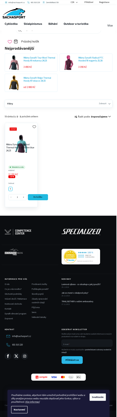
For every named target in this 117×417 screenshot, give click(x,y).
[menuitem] (11, 23)
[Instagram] (24, 356)
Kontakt (8, 308)
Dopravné (9, 318)
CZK (73, 2)
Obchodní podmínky (13, 294)
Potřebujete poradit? (40, 289)
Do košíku (38, 197)
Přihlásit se (72, 360)
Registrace (104, 2)
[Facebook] (8, 356)
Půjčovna (36, 307)
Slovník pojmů (38, 294)
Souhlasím (98, 397)
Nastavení (19, 409)
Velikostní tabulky (39, 317)
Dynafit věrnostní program (15, 313)
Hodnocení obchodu (13, 304)
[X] (16, 356)
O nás (7, 284)
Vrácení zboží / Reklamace (16, 299)
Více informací (32, 402)
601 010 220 (17, 344)
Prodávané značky (39, 284)
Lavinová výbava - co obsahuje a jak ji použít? (81, 284)
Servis (34, 312)
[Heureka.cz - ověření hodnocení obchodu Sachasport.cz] (81, 256)
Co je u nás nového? (13, 289)
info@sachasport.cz (21, 336)
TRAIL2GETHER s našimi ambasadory (77, 301)
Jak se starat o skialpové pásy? (75, 293)
